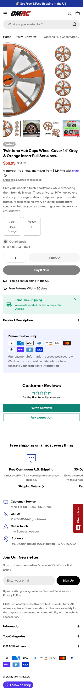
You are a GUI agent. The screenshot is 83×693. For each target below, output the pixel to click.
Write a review (41, 408)
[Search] (74, 24)
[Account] (70, 13)
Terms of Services (54, 591)
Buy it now (41, 270)
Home (7, 37)
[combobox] (41, 24)
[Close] (75, 299)
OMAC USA (21, 677)
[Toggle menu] (5, 13)
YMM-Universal (26, 37)
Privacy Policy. (12, 595)
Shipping (8, 179)
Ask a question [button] (41, 417)
